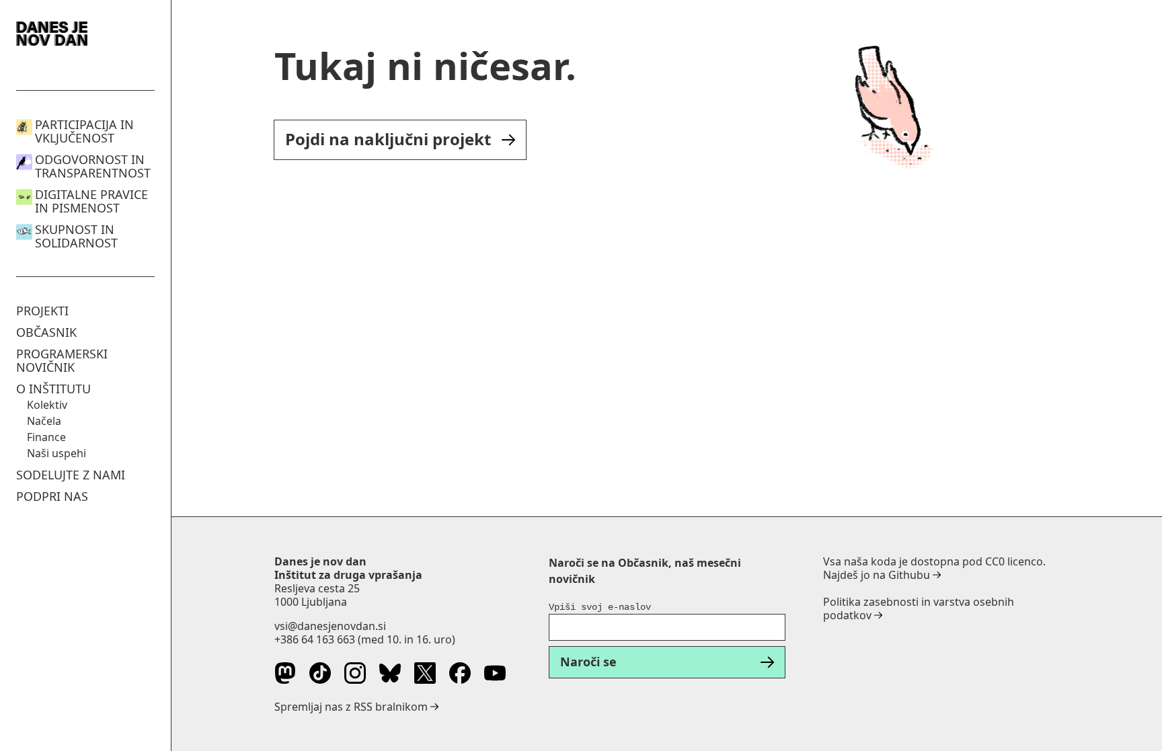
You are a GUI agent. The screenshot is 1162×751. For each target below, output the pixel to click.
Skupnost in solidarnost (76, 236)
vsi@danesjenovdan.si (330, 626)
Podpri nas (52, 496)
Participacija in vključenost (84, 131)
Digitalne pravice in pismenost (91, 201)
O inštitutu (53, 389)
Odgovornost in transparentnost (93, 166)
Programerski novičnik (62, 360)
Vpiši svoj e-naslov (600, 607)
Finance (46, 437)
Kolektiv (47, 404)
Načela (44, 420)
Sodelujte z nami (70, 475)
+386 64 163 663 (314, 639)
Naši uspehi (56, 453)
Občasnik (46, 332)
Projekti (42, 311)
